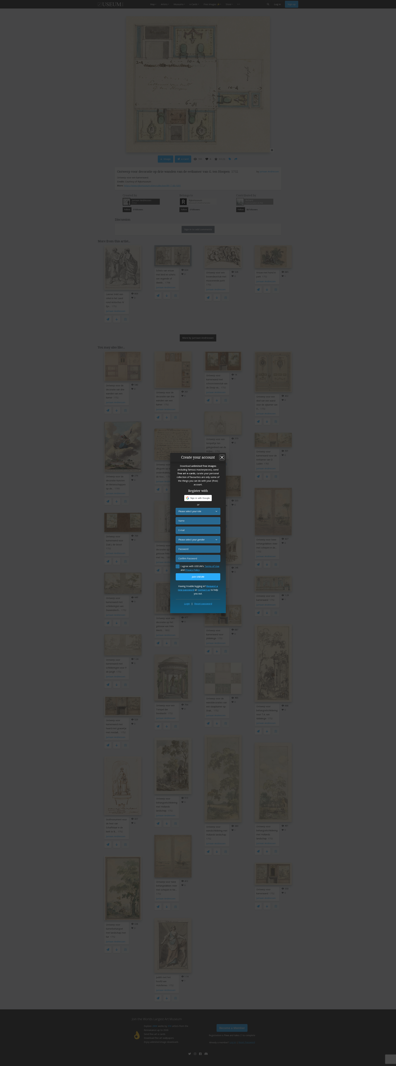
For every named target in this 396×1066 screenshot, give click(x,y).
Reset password (203, 603)
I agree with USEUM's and (200, 568)
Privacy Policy (192, 569)
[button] (198, 498)
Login (187, 603)
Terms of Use (211, 566)
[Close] (222, 457)
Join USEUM (198, 576)
